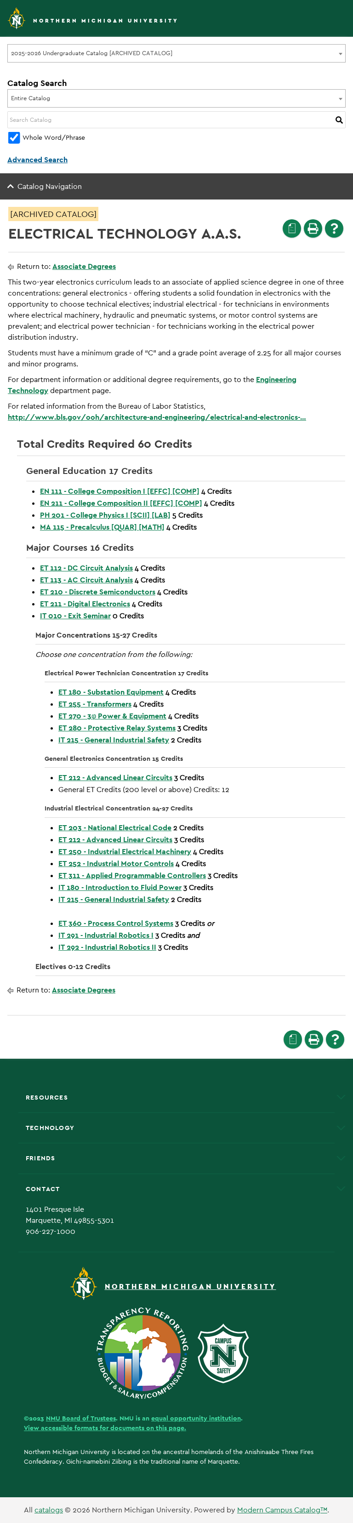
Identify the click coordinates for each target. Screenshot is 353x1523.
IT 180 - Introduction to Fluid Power (120, 887)
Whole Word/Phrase (54, 137)
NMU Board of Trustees (81, 1418)
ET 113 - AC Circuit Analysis (86, 580)
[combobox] (176, 53)
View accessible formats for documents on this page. (105, 1428)
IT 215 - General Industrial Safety (113, 740)
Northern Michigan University (106, 20)
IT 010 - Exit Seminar (75, 616)
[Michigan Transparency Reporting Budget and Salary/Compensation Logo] (146, 1353)
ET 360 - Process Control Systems (115, 923)
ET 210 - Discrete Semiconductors (97, 592)
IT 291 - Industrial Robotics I (106, 935)
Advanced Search (37, 160)
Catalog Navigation (49, 186)
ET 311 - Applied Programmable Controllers (132, 875)
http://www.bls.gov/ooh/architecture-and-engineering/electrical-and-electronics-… (157, 417)
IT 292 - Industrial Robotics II (107, 947)
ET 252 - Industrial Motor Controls (116, 863)
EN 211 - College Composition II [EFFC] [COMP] (121, 503)
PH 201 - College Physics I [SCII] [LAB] (105, 515)
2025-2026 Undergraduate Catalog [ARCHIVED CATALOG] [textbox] (91, 53)
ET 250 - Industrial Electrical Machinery (124, 851)
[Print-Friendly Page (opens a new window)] (313, 228)
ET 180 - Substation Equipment (111, 692)
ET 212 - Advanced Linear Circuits (115, 777)
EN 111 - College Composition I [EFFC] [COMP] (119, 491)
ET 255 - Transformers (94, 704)
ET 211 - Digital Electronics (85, 604)
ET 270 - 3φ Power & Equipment (112, 716)
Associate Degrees (84, 266)
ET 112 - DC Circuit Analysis (86, 568)
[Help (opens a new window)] (334, 228)
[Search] (339, 119)
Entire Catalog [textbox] (30, 98)
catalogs (48, 1510)
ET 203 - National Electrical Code (114, 828)
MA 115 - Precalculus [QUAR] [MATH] (102, 527)
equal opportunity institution (196, 1418)
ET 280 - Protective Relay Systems (117, 728)
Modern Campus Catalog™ (282, 1510)
